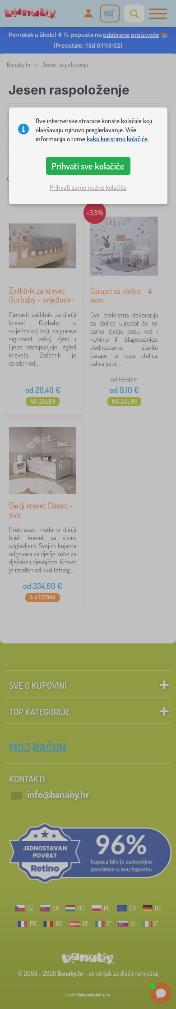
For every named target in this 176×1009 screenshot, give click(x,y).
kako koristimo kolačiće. (118, 138)
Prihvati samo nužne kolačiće (88, 187)
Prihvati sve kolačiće (88, 166)
